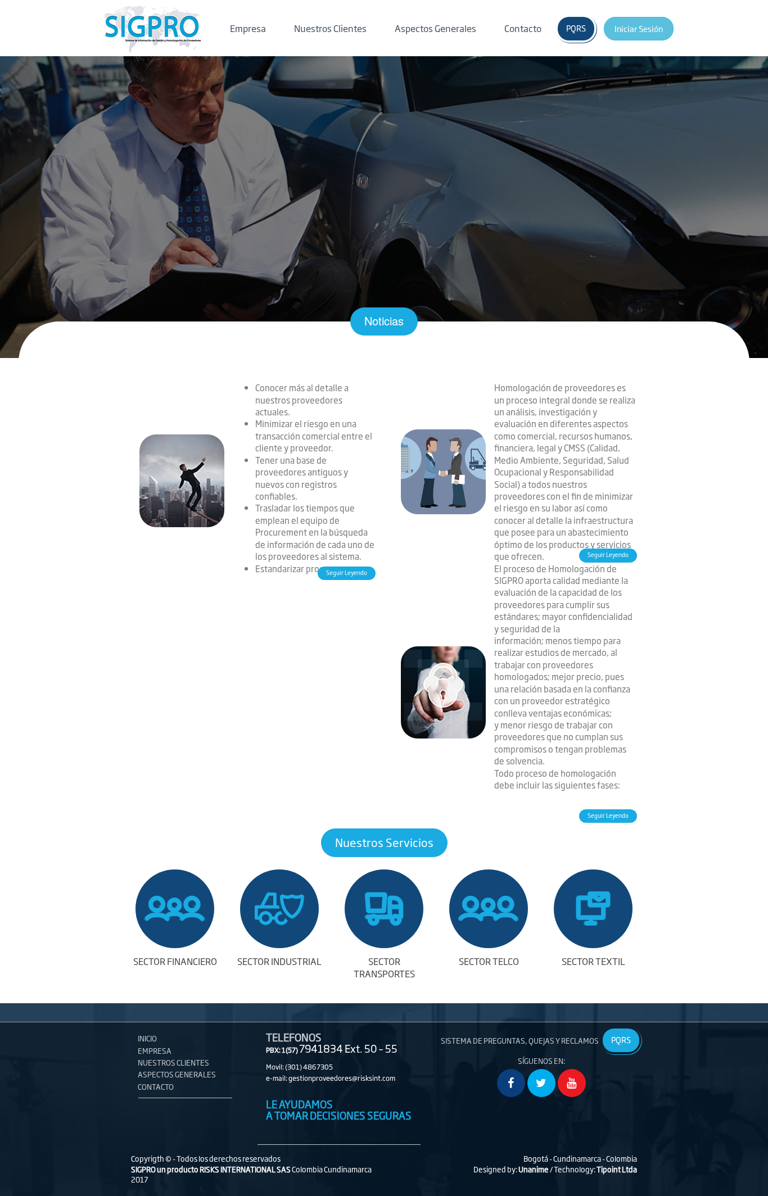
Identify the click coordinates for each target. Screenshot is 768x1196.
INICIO (147, 1038)
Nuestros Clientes (330, 28)
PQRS (576, 28)
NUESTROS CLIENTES (173, 1062)
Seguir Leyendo (346, 572)
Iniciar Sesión (639, 28)
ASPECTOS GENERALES (177, 1074)
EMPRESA (154, 1050)
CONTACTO (156, 1086)
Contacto (522, 28)
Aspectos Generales (435, 30)
